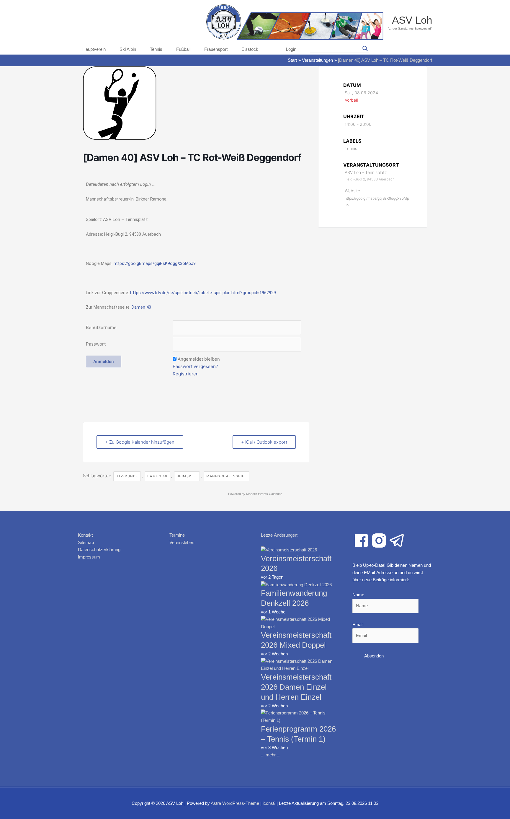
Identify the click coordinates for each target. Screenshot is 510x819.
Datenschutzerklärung (99, 549)
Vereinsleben (181, 542)
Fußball (183, 49)
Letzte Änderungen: (279, 535)
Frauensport (216, 49)
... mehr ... (270, 754)
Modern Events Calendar (264, 494)
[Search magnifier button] (365, 48)
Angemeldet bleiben (199, 359)
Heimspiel (187, 476)
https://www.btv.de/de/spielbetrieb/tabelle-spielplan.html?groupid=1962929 (203, 292)
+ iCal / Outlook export (264, 442)
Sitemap (86, 542)
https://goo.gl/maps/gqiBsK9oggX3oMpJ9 (155, 263)
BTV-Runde (127, 476)
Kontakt (85, 535)
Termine (177, 535)
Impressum (89, 556)
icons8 (269, 803)
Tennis (156, 49)
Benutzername (101, 327)
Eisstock (249, 49)
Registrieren (186, 374)
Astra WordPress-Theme (235, 803)
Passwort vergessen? (195, 366)
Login (291, 49)
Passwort (96, 344)
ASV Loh (412, 20)
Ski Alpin (128, 49)
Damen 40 (141, 307)
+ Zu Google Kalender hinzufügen (139, 442)
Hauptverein (94, 49)
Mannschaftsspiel (226, 476)
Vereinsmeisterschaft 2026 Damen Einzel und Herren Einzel (296, 687)
